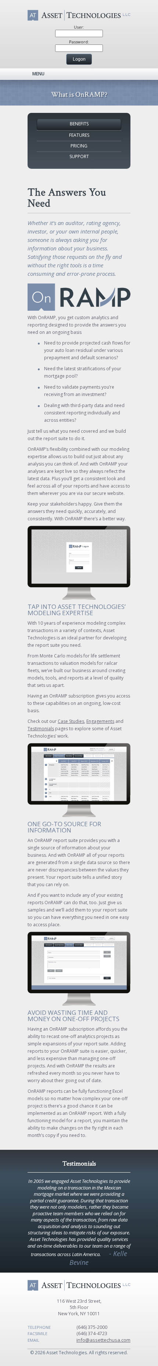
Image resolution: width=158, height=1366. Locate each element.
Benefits (79, 124)
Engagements (100, 721)
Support (79, 156)
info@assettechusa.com (103, 1340)
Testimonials (41, 728)
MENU (38, 74)
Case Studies (71, 721)
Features (79, 135)
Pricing (79, 146)
